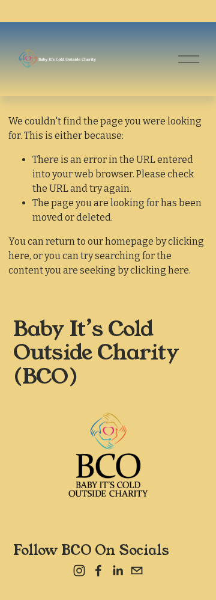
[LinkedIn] (118, 571)
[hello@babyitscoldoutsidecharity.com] (137, 571)
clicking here (159, 270)
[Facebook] (98, 571)
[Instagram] (79, 571)
